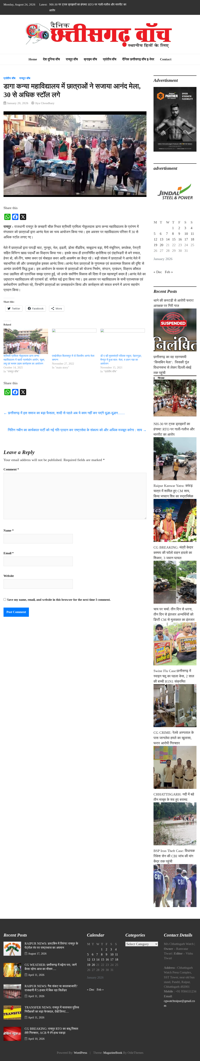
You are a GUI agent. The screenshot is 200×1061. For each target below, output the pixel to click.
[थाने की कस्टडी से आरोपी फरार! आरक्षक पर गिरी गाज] (175, 329)
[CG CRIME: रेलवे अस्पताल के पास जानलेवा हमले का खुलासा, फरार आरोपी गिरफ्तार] (175, 767)
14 (168, 239)
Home (33, 59)
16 (180, 239)
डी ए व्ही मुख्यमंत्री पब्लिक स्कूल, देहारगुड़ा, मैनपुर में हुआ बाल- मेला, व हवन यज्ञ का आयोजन (121, 359)
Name (9, 530)
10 (186, 234)
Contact (165, 59)
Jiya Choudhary (44, 103)
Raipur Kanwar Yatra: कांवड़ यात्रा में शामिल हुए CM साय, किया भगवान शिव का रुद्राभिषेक (173, 491)
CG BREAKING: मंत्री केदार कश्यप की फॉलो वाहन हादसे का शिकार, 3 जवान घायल (173, 552)
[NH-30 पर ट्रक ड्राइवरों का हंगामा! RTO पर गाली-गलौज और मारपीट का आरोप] (175, 458)
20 (161, 245)
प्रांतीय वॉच (109, 59)
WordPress (80, 1053)
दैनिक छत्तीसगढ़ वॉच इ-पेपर (138, 59)
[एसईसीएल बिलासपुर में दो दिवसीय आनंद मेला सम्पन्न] (74, 341)
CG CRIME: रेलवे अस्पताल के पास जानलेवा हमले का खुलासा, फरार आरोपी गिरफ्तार (174, 738)
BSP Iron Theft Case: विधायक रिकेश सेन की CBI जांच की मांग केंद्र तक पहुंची (174, 856)
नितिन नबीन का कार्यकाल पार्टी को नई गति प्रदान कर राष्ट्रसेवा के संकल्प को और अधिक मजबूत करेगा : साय (77, 430)
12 (155, 239)
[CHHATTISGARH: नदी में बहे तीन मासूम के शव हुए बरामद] (175, 823)
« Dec (158, 272)
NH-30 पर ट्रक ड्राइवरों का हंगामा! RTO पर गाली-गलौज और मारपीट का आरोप (174, 429)
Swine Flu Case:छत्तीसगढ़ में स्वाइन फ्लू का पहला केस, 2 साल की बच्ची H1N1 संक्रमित (174, 676)
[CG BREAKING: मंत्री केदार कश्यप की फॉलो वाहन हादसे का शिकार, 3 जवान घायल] (175, 582)
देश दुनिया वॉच (51, 59)
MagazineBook (112, 1053)
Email (9, 553)
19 (155, 245)
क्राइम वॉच (90, 59)
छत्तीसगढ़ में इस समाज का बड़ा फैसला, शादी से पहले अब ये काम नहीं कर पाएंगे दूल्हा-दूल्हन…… (64, 413)
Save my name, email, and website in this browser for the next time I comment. (59, 600)
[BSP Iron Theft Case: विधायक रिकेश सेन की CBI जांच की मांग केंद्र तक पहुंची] (175, 885)
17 (186, 239)
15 (174, 239)
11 (192, 234)
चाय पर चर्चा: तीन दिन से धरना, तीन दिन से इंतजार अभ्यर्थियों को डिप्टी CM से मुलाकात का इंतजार (174, 614)
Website (9, 575)
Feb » (169, 272)
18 (192, 239)
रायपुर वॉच (72, 59)
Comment (11, 469)
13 (161, 239)
